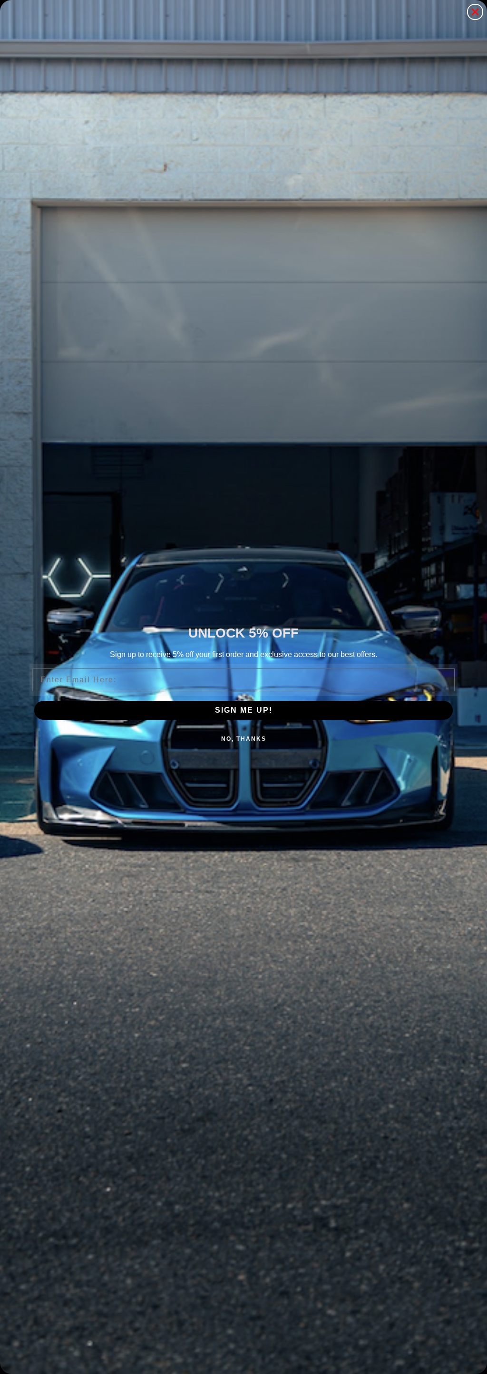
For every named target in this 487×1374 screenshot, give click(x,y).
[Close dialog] (475, 12)
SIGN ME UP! (244, 710)
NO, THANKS (243, 738)
